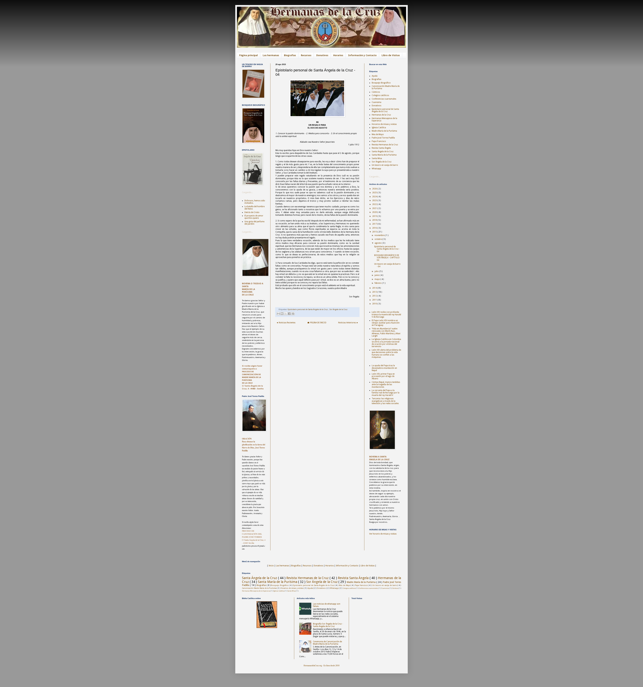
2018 (374, 220)
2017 (374, 224)
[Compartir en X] (285, 313)
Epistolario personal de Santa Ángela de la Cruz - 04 (387, 249)
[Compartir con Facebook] (289, 313)
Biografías (290, 55)
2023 (374, 200)
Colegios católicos (380, 95)
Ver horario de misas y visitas (383, 534)
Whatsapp (376, 168)
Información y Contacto (362, 55)
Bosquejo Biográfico (381, 83)
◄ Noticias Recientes (285, 322)
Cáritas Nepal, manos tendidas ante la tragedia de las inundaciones (386, 384)
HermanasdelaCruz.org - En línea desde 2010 (321, 665)
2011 (374, 300)
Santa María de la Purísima (384, 155)
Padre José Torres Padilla (383, 138)
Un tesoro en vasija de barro (385, 165)
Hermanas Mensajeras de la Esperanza (256, 591)
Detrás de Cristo (251, 212)
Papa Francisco (379, 141)
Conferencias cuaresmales (384, 99)
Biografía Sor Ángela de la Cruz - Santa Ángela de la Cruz (328, 625)
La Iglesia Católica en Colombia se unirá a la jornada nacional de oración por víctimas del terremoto (386, 343)
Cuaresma (376, 102)
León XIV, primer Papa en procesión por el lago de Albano (383, 376)
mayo (377, 279)
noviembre (380, 235)
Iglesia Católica (379, 127)
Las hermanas (271, 55)
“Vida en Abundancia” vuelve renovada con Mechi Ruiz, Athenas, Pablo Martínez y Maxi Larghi (386, 332)
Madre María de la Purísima (384, 131)
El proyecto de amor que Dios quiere (253, 217)
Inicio (271, 565)
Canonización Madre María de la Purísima (259, 588)
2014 (374, 288)
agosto (378, 243)
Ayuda (374, 76)
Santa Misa (377, 158)
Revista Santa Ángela (381, 148)
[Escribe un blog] (282, 313)
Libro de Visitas (391, 55)
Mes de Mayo (378, 134)
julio (377, 271)
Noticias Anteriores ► (348, 322)
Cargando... (247, 192)
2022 (374, 204)
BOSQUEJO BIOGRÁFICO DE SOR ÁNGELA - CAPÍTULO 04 (387, 257)
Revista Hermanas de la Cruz (385, 144)
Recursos (306, 55)
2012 (374, 296)
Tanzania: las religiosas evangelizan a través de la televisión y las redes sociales (385, 401)
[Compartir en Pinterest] (293, 313)
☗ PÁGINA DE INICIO (316, 322)
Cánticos (376, 92)
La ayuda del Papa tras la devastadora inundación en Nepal (384, 368)
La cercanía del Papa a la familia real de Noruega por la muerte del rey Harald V (385, 392)
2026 (374, 189)
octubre (378, 239)
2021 (374, 208)
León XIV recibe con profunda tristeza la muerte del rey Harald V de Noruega (386, 314)
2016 (374, 228)
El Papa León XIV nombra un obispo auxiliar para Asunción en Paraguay (386, 322)
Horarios (338, 55)
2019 (374, 216)
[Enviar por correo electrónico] (278, 313)
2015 (374, 232)
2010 (374, 304)
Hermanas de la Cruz (381, 115)
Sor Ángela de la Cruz (338, 309)
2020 (374, 212)
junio (377, 275)
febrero (378, 283)
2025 (374, 192)
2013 (374, 292)
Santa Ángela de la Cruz (383, 151)
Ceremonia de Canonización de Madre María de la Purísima (327, 642)
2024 (374, 196)
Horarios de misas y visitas (384, 124)
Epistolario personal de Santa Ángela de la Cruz (308, 309)
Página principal (248, 55)
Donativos (322, 55)
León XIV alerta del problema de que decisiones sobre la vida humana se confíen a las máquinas (386, 353)
